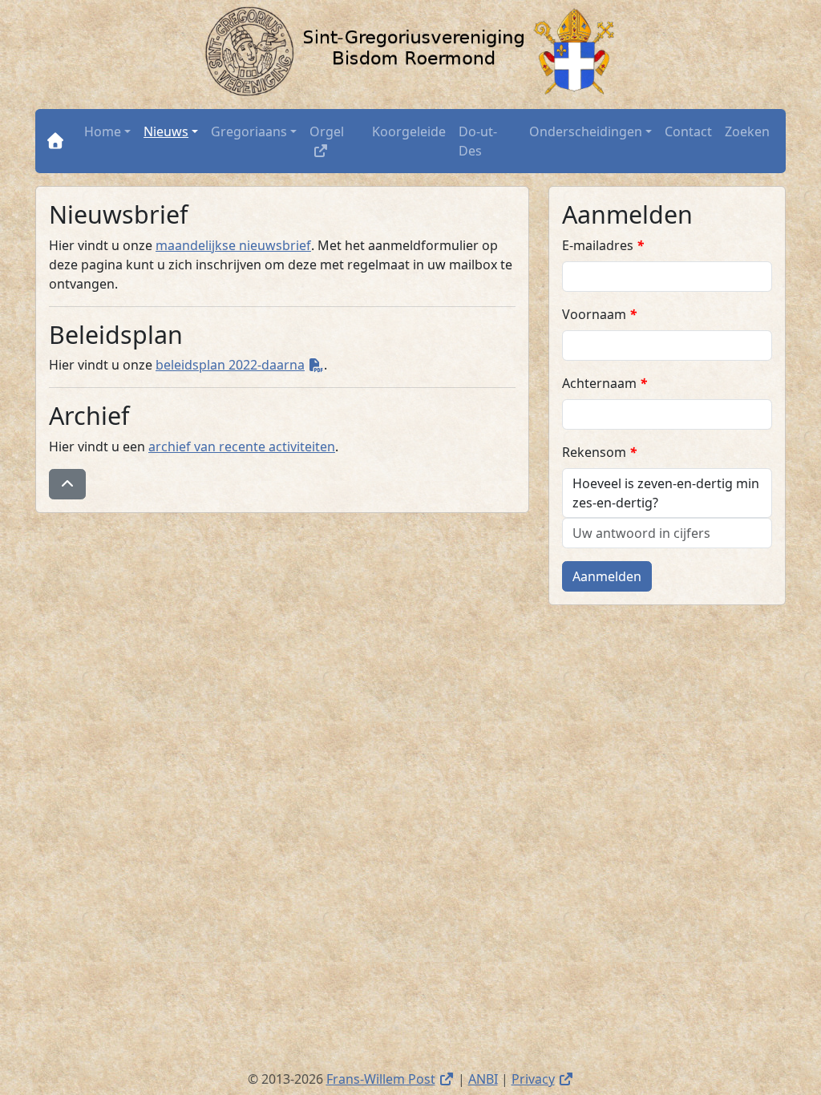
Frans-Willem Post (390, 1079)
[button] (67, 484)
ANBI (483, 1079)
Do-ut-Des (478, 141)
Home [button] (102, 131)
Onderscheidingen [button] (585, 131)
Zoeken (747, 131)
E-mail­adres (603, 245)
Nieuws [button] (166, 131)
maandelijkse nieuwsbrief (233, 245)
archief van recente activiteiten (241, 446)
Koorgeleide (409, 131)
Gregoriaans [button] (249, 131)
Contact (688, 131)
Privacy (543, 1079)
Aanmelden (606, 576)
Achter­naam (604, 383)
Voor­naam (599, 314)
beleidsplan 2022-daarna (240, 365)
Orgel (337, 131)
